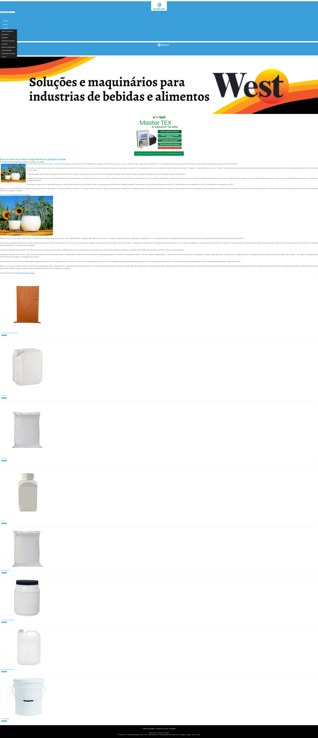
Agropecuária (5, 34)
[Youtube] (163, 730)
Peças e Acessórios (7, 50)
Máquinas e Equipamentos (8, 47)
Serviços (4, 56)
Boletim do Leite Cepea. (22, 195)
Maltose (3, 395)
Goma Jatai (4, 458)
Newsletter (172, 728)
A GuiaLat (5, 20)
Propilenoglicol (5, 718)
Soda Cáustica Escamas (7, 619)
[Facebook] (152, 730)
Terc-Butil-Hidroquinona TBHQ (9, 333)
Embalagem (5, 37)
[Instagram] (160, 730)
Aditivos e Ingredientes (7, 31)
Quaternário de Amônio (7, 669)
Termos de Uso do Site (162, 728)
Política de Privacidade (149, 728)
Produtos (5, 28)
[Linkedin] (167, 730)
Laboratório (5, 44)
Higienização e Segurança (8, 40)
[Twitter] (156, 730)
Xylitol (3, 521)
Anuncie (5, 24)
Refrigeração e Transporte (8, 53)
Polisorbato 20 (5, 570)
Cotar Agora (4, 335)
